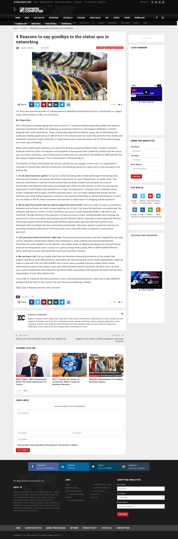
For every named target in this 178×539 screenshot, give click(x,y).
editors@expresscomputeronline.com (30, 481)
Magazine (108, 47)
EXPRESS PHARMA (76, 500)
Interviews (53, 18)
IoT (93, 23)
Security (136, 23)
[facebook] (152, 2)
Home (36, 2)
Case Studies (51, 24)
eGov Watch (39, 18)
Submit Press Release (63, 2)
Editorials (67, 18)
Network (78, 2)
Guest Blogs (95, 18)
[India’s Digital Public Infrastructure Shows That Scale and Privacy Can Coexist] (33, 365)
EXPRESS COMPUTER (102, 488)
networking (25, 296)
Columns (23, 28)
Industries (36, 24)
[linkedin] (159, 2)
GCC (107, 18)
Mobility (101, 23)
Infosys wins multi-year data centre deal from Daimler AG (41, 339)
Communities (21, 24)
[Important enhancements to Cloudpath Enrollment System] (106, 365)
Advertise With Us (46, 2)
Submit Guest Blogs (76, 494)
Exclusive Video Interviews (144, 235)
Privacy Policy (90, 2)
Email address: (136, 164)
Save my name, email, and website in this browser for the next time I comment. (48, 445)
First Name (135, 147)
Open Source (125, 23)
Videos (127, 18)
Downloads (140, 18)
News (27, 18)
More (145, 23)
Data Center (84, 23)
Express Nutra (99, 491)
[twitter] (156, 2)
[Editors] (14, 481)
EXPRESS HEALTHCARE (103, 485)
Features (81, 18)
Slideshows (66, 24)
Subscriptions (123, 528)
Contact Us (101, 2)
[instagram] (163, 2)
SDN (32, 296)
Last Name (135, 156)
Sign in (145, 2)
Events (116, 18)
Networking (112, 23)
